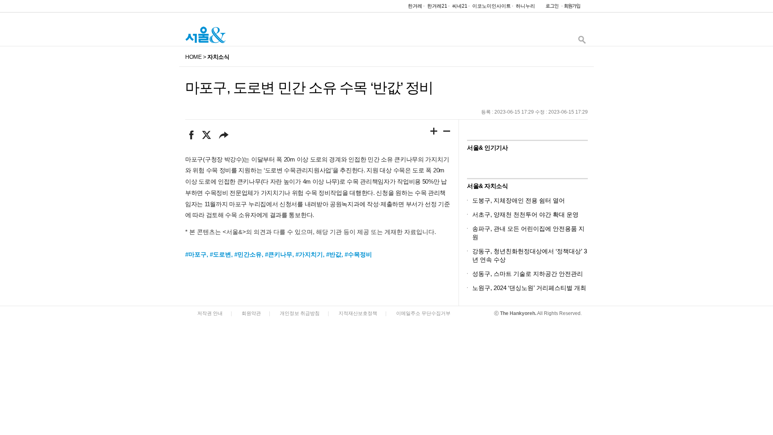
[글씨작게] (447, 132)
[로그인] (550, 7)
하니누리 (525, 6)
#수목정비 (358, 254)
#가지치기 (309, 254)
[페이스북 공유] (191, 135)
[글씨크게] (434, 132)
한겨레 (415, 6)
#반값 (333, 254)
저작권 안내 (210, 313)
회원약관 (251, 313)
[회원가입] (572, 7)
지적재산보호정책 (358, 313)
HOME (193, 57)
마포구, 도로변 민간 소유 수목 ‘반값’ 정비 (309, 87)
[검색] (582, 41)
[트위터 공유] (206, 135)
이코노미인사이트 (491, 6)
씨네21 (459, 6)
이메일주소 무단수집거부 (423, 313)
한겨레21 (437, 6)
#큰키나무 (278, 254)
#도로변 (220, 254)
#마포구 (196, 254)
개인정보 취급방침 (300, 313)
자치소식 (218, 57)
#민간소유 (248, 254)
